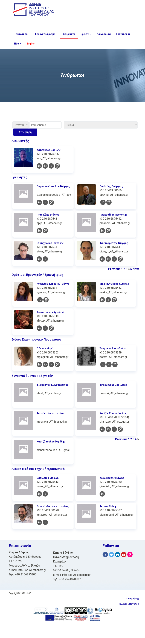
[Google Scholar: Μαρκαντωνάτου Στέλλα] (114, 299)
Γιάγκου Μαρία (45, 348)
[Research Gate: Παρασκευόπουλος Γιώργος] (45, 202)
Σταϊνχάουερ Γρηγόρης (50, 243)
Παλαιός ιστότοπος (128, 604)
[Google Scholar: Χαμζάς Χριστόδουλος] (120, 429)
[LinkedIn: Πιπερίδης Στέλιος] (39, 230)
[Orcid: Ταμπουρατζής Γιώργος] (108, 259)
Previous (114, 269)
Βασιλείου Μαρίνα (48, 478)
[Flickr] (130, 554)
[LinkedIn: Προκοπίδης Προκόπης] (102, 230)
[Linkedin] (117, 554)
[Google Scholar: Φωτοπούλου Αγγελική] (51, 328)
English (31, 43)
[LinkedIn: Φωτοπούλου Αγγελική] (39, 328)
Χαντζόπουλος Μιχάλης (51, 441)
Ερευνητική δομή (45, 34)
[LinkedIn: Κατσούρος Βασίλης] (39, 166)
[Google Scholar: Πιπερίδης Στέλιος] (45, 230)
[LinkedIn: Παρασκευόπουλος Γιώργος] (39, 202)
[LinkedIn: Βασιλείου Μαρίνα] (39, 494)
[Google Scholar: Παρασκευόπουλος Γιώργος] (51, 202)
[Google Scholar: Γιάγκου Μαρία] (57, 364)
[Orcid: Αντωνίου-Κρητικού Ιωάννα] (40, 299)
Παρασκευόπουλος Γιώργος (53, 186)
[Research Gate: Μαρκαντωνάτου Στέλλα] (108, 299)
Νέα (16, 43)
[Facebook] (105, 554)
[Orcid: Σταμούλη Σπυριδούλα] (103, 364)
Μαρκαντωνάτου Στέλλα (114, 283)
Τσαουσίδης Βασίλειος (113, 384)
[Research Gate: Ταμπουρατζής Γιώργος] (114, 259)
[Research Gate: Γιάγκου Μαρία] (51, 364)
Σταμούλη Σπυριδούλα (113, 348)
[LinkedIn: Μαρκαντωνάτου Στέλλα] (102, 299)
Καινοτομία (104, 34)
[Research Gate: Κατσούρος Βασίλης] (51, 166)
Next (136, 269)
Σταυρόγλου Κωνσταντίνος (53, 506)
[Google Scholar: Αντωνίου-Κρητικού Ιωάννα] (46, 299)
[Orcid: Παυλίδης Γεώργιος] (103, 202)
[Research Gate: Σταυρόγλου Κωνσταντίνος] (45, 522)
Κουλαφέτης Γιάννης (112, 478)
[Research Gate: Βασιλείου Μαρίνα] (45, 494)
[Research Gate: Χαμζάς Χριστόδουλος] (114, 429)
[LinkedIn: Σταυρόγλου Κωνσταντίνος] (39, 522)
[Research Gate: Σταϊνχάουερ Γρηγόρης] (45, 259)
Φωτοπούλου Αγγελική (50, 312)
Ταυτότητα (21, 34)
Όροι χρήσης (132, 598)
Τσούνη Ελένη (108, 506)
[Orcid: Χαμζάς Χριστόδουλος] (108, 429)
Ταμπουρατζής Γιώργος (114, 243)
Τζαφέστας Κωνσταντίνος (52, 384)
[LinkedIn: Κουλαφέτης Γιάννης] (102, 494)
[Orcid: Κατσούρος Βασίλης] (45, 166)
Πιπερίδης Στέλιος (48, 214)
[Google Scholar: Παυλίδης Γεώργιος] (109, 202)
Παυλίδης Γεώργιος (111, 186)
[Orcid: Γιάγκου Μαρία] (45, 364)
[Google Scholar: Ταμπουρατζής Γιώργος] (120, 259)
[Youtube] (123, 554)
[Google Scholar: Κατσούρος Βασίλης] (57, 166)
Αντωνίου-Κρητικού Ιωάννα (53, 283)
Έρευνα (85, 34)
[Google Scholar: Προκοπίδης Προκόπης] (108, 230)
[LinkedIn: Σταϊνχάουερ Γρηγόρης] (39, 259)
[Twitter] (111, 554)
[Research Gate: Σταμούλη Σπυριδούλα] (109, 364)
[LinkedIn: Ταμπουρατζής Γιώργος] (102, 259)
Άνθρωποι (69, 34)
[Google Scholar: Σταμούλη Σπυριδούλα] (115, 364)
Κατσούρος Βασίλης (49, 150)
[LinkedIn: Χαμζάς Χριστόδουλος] (102, 429)
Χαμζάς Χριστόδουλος (113, 413)
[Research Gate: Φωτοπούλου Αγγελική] (45, 328)
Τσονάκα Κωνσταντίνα (50, 413)
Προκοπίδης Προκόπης (113, 214)
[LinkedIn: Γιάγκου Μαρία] (39, 364)
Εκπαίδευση (123, 34)
